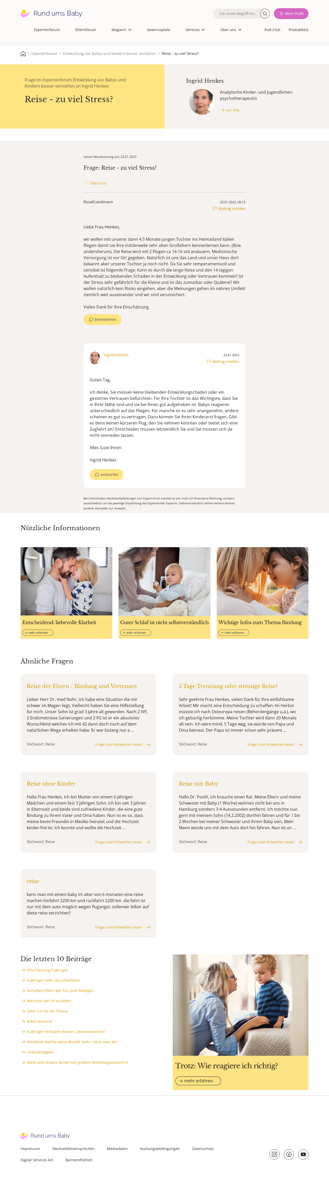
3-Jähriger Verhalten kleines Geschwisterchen (66, 1031)
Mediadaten (117, 1148)
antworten (109, 474)
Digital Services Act (37, 1159)
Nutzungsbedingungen (160, 1148)
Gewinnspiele (158, 29)
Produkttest (298, 29)
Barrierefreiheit (79, 1159)
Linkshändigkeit (40, 1052)
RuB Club (272, 29)
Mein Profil (294, 13)
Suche (265, 13)
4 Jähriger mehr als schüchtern (53, 980)
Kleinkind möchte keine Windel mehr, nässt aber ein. (72, 1041)
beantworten (106, 319)
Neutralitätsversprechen (73, 1148)
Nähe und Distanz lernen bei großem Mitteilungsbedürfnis (78, 1062)
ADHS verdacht (39, 1021)
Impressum (30, 1148)
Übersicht (98, 183)
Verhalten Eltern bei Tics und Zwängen (60, 990)
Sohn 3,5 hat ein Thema (47, 1011)
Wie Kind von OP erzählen (49, 1000)
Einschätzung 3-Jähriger (47, 970)
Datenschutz (203, 1148)
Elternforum (85, 29)
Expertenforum (47, 29)
